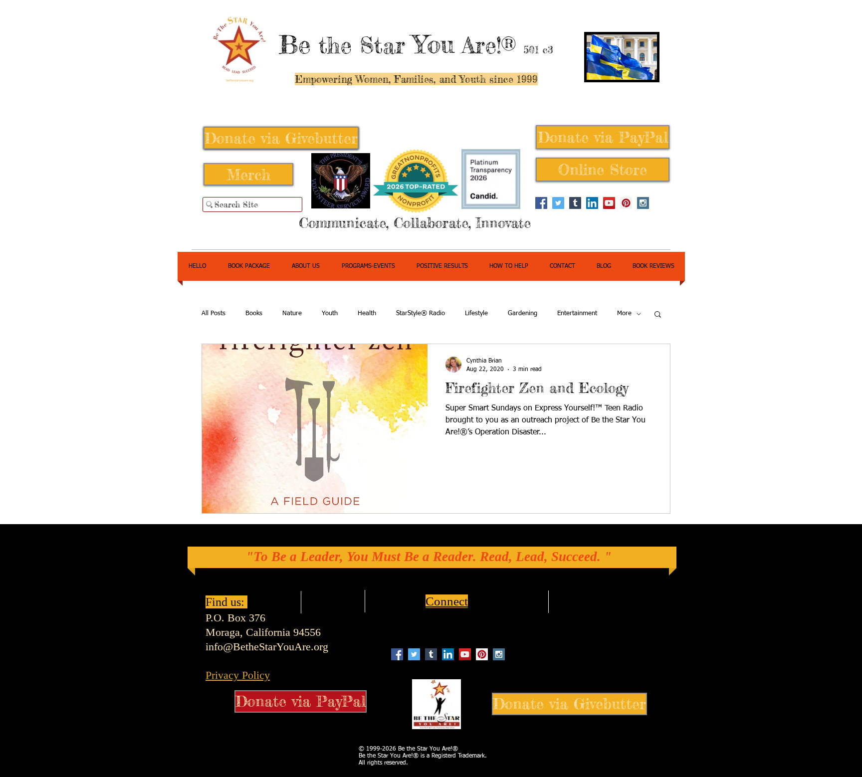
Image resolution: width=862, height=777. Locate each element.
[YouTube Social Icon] (609, 203)
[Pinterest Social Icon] (626, 203)
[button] (657, 315)
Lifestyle (476, 313)
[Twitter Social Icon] (558, 203)
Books (253, 313)
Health (367, 313)
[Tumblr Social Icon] (575, 203)
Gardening (522, 313)
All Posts (213, 313)
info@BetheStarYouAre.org (267, 646)
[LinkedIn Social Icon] (592, 203)
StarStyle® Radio (420, 313)
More (624, 313)
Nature (292, 313)
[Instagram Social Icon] (643, 203)
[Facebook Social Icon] (541, 203)
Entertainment (577, 313)
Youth (330, 313)
